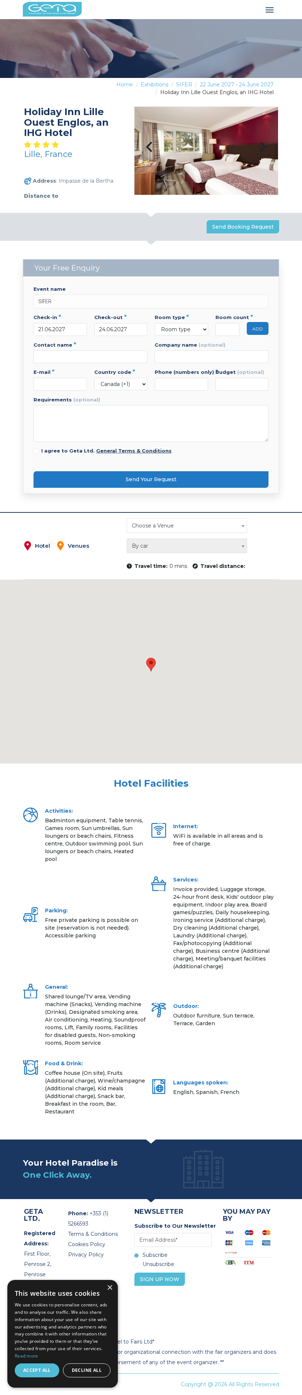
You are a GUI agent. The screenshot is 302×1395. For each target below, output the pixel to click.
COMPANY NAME (190, 345)
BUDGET (239, 372)
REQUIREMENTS (67, 400)
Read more (26, 1356)
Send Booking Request (243, 226)
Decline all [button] (87, 1370)
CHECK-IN (47, 317)
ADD (257, 329)
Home (124, 84)
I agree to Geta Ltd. (106, 451)
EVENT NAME (50, 289)
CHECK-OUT (110, 317)
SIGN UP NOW (159, 1279)
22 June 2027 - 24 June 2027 (237, 84)
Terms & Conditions (93, 1234)
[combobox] (187, 525)
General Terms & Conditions (134, 451)
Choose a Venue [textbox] (153, 525)
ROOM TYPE (172, 317)
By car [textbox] (140, 546)
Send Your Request (151, 479)
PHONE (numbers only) (181, 372)
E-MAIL (44, 372)
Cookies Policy (86, 1244)
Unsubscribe (158, 1264)
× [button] (109, 1288)
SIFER (184, 84)
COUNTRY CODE (114, 372)
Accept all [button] (37, 1370)
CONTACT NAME (55, 344)
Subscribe (155, 1255)
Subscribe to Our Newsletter (173, 1226)
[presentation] (149, 147)
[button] (151, 665)
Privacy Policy (86, 1254)
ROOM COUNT (227, 317)
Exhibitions (154, 84)
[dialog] (62, 1334)
